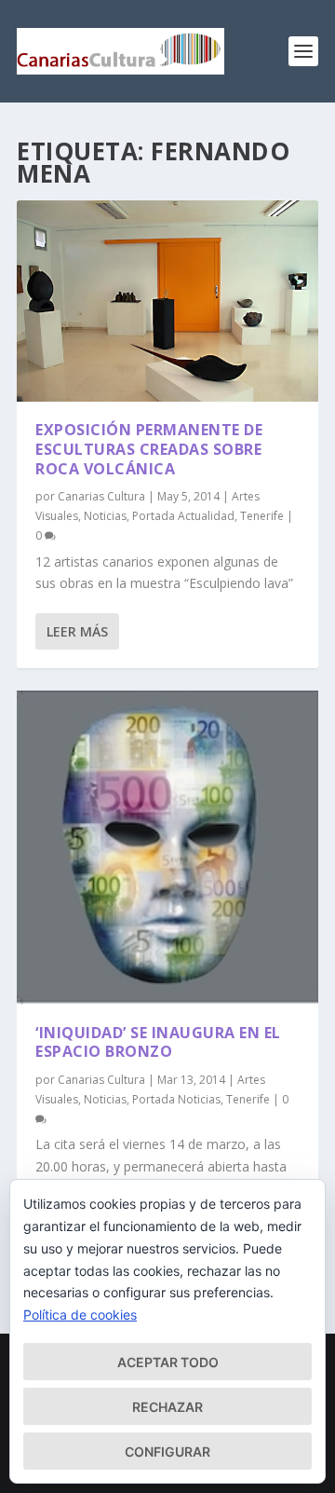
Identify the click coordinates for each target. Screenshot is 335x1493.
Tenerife (262, 516)
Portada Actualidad (183, 516)
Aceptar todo (168, 1362)
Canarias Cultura (101, 496)
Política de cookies (80, 1314)
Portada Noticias (176, 1099)
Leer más (77, 631)
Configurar (167, 1451)
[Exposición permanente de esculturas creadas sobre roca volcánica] (167, 301)
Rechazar (167, 1407)
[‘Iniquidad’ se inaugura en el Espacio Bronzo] (167, 847)
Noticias (105, 516)
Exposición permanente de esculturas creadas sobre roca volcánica (148, 449)
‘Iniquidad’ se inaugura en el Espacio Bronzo (158, 1042)
